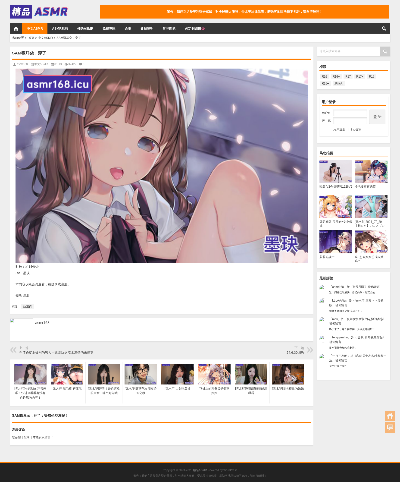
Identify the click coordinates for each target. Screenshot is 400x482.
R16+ (336, 76)
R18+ (325, 83)
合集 (128, 28)
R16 (324, 76)
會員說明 (147, 28)
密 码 (326, 121)
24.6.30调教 (295, 352)
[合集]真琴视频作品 (370, 337)
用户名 (326, 113)
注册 (26, 295)
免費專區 (109, 28)
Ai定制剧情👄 (195, 28)
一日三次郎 (339, 356)
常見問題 (169, 28)
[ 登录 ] (27, 437)
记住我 (356, 129)
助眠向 (339, 83)
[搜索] (384, 28)
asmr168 (338, 287)
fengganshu (340, 337)
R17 (348, 76)
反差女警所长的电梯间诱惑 (365, 319)
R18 (371, 76)
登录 (19, 295)
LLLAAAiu (339, 300)
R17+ (359, 76)
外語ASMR (85, 28)
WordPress (230, 470)
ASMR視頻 (60, 28)
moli (335, 319)
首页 (16, 28)
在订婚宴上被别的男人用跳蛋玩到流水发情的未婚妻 (56, 352)
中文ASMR (35, 28)
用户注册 (339, 129)
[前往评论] (390, 427)
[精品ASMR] (39, 6)
